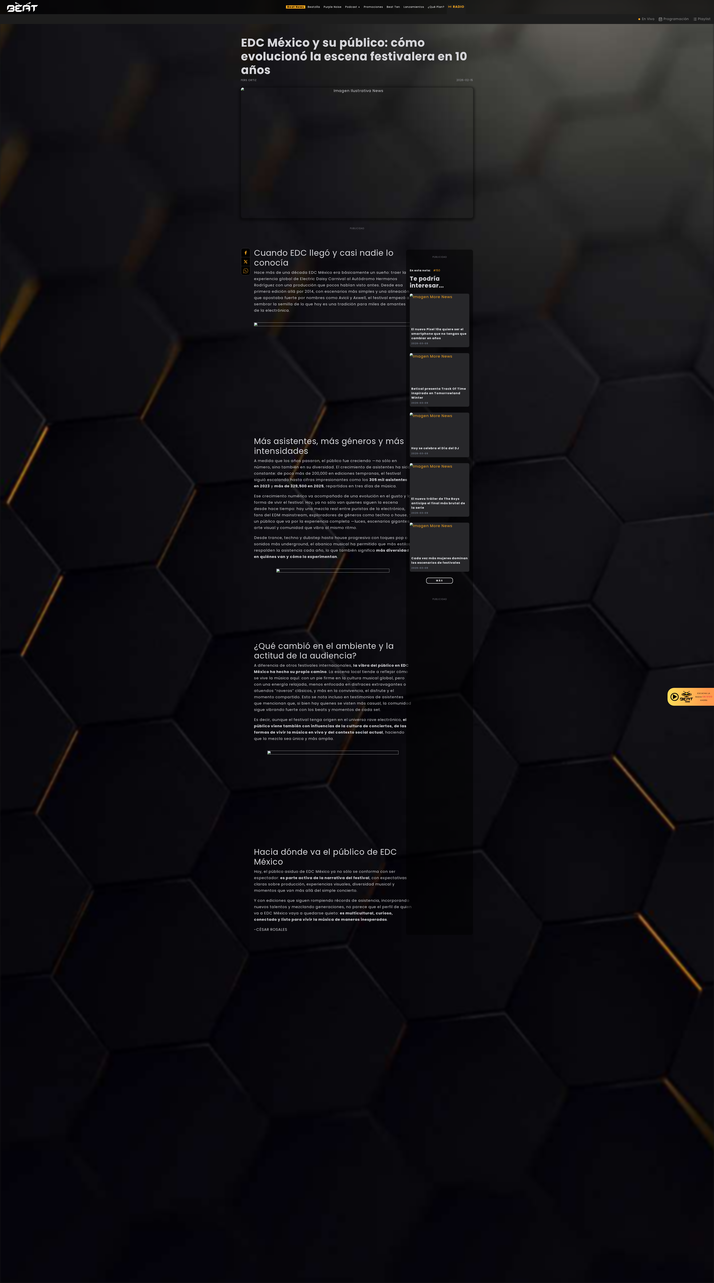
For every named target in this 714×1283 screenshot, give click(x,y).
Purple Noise (333, 7)
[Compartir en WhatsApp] (245, 270)
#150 (436, 270)
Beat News (295, 7)
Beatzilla (314, 7)
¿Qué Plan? (436, 7)
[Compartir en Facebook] (245, 252)
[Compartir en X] (245, 261)
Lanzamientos (414, 7)
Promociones (373, 7)
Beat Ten (393, 7)
